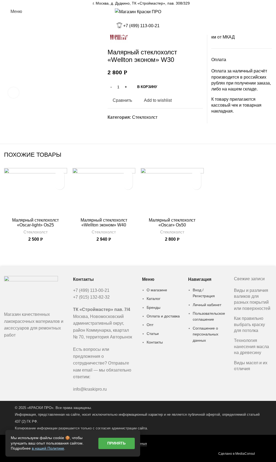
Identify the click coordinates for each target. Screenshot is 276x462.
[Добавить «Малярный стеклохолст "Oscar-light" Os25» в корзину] (59, 185)
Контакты (155, 342)
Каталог (153, 298)
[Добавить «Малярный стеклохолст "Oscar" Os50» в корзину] (196, 185)
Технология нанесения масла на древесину (251, 346)
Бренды (153, 307)
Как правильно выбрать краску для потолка (249, 324)
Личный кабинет (207, 305)
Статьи (153, 333)
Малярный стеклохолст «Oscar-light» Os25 (35, 222)
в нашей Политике (48, 448)
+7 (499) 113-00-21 (141, 25)
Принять (116, 443)
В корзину (147, 87)
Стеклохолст (144, 117)
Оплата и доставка (163, 316)
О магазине (157, 290)
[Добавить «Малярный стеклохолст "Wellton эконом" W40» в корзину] (128, 185)
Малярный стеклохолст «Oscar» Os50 (172, 222)
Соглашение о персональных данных (205, 334)
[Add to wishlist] (59, 175)
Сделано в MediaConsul (236, 454)
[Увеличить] (13, 92)
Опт (150, 325)
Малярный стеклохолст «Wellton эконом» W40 (104, 222)
